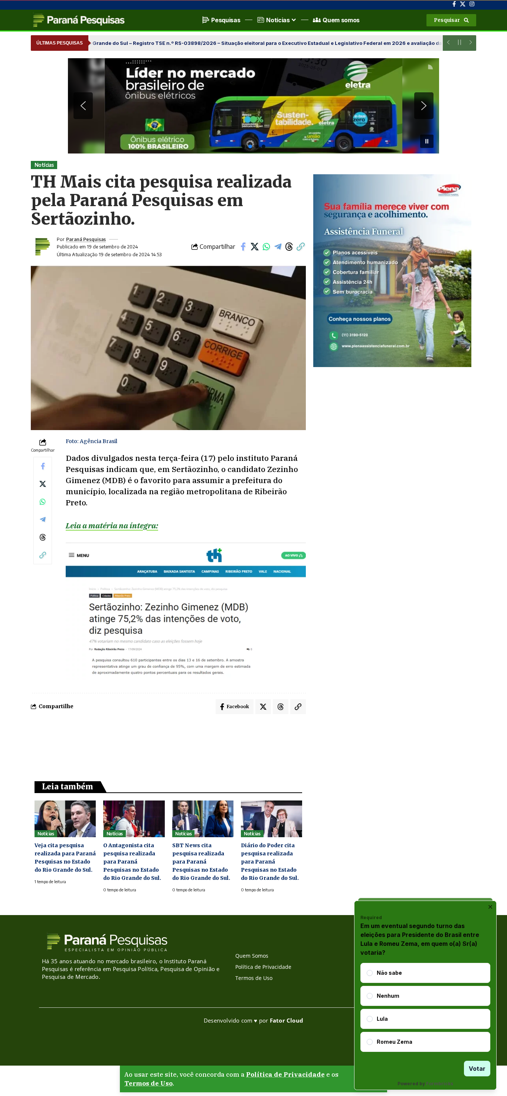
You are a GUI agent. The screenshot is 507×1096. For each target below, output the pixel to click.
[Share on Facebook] (243, 246)
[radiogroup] (425, 1007)
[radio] (370, 973)
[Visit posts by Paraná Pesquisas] (42, 246)
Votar (477, 1068)
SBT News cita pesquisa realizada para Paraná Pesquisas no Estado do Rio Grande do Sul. (201, 861)
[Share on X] (254, 246)
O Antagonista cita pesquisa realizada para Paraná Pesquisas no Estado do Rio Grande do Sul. (132, 861)
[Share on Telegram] (277, 246)
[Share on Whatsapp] (266, 246)
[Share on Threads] (289, 246)
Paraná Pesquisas (86, 239)
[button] (451, 20)
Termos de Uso (148, 1083)
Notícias (44, 165)
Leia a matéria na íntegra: (112, 525)
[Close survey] (490, 907)
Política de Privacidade (285, 1074)
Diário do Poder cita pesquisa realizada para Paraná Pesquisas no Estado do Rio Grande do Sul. (270, 861)
